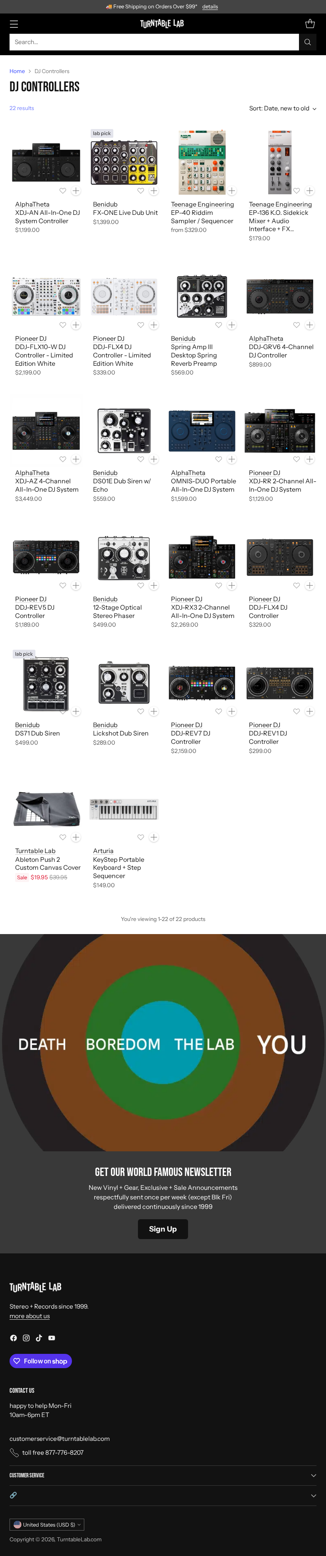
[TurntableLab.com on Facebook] (13, 1339)
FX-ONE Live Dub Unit (125, 212)
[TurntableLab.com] (163, 23)
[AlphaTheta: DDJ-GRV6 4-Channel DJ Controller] (279, 296)
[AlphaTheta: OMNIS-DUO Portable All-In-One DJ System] (202, 430)
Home (17, 71)
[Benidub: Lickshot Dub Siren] (124, 683)
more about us (30, 1316)
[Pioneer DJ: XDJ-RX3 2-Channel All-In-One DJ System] (202, 557)
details (210, 6)
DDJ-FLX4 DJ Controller (268, 611)
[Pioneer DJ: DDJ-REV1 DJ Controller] (279, 683)
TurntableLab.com (79, 1539)
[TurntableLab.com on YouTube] (51, 1339)
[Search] (307, 42)
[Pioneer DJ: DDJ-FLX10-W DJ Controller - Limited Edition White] (46, 296)
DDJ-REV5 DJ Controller (34, 611)
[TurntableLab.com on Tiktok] (39, 1339)
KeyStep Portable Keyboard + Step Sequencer (118, 867)
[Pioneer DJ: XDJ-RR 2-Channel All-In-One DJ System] (279, 430)
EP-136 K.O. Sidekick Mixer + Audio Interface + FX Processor (279, 224)
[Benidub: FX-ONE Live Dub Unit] (124, 162)
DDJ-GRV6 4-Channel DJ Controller (281, 351)
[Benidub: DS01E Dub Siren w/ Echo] (124, 430)
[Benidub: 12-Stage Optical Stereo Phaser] (124, 557)
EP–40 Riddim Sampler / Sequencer (202, 216)
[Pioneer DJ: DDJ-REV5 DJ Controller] (46, 557)
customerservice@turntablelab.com (60, 1438)
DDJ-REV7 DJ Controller (190, 737)
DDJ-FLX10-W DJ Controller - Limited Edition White (44, 355)
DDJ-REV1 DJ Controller (268, 737)
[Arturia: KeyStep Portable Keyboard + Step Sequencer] (124, 809)
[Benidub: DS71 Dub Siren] (46, 683)
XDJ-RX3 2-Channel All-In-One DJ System (203, 611)
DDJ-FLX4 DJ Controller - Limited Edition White (122, 355)
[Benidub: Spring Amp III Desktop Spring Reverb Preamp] (202, 296)
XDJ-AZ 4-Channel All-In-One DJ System (47, 485)
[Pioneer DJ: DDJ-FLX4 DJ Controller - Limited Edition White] (124, 296)
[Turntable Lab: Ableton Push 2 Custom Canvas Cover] (46, 809)
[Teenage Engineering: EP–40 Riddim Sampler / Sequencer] (202, 162)
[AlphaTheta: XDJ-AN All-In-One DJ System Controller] (46, 162)
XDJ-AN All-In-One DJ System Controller (47, 216)
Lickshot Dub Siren (121, 733)
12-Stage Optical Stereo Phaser (117, 611)
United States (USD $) (49, 1524)
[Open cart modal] (310, 23)
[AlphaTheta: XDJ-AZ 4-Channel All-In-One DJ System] (46, 430)
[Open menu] (14, 23)
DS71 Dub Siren (37, 733)
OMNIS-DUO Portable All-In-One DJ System (203, 485)
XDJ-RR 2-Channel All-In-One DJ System (282, 485)
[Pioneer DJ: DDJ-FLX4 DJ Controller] (279, 557)
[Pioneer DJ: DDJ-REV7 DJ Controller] (202, 683)
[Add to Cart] (76, 190)
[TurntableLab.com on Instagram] (26, 1339)
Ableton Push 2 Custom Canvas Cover (48, 863)
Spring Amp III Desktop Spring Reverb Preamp (194, 355)
